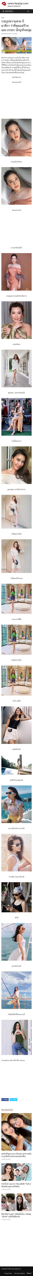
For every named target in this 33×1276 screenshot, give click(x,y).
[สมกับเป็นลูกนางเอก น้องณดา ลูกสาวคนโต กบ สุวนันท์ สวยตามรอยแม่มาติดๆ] (16, 1151)
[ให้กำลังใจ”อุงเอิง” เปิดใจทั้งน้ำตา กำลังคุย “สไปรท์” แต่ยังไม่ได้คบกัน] (16, 1211)
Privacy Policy (8, 1273)
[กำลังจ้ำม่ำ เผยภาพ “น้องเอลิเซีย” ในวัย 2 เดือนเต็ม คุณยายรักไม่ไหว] (16, 1181)
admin (15, 33)
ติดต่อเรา (29, 1273)
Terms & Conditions (19, 1273)
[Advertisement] (16, 99)
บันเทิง (2, 17)
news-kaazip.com (18, 3)
